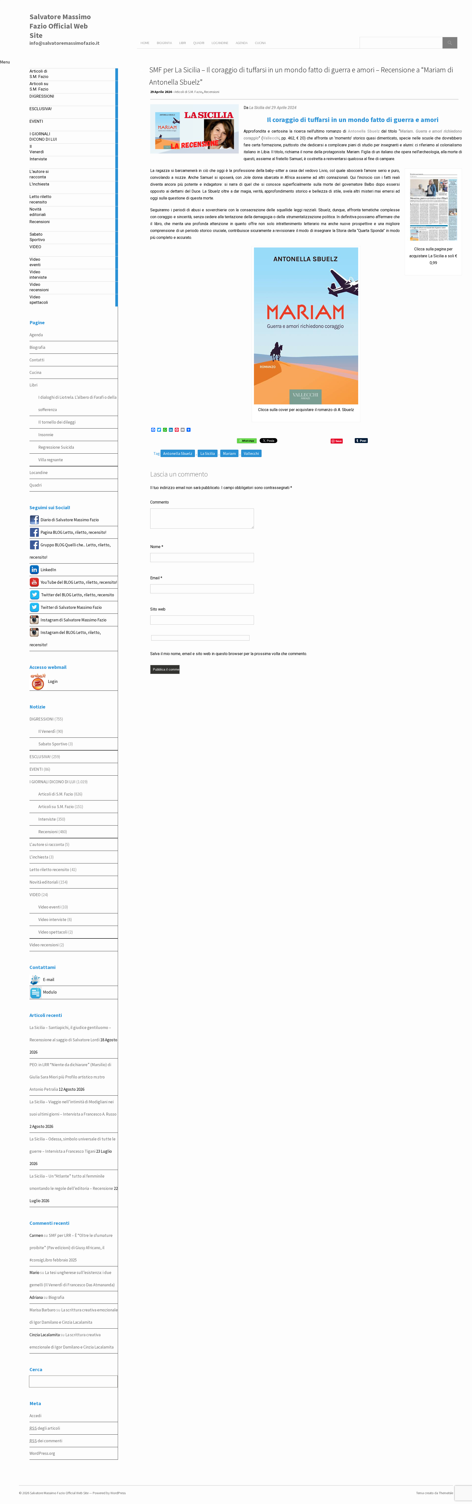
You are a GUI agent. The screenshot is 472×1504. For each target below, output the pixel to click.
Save (339, 441)
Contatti (37, 360)
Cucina (35, 372)
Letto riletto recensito (49, 869)
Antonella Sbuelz (177, 453)
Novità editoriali (44, 882)
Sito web (157, 609)
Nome (156, 546)
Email (156, 578)
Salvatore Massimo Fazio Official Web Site (60, 26)
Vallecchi (251, 453)
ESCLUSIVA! (40, 756)
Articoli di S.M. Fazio (55, 794)
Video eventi (49, 907)
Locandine (39, 472)
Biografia (37, 347)
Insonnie (45, 434)
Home (145, 43)
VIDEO (35, 894)
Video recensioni (44, 945)
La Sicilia (207, 453)
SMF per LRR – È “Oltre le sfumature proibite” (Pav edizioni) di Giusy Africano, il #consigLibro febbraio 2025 (71, 1248)
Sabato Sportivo (52, 744)
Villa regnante (50, 459)
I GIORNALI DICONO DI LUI (52, 781)
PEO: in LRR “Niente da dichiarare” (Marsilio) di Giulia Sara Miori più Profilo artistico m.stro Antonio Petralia (70, 1077)
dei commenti (46, 1440)
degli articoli (45, 1428)
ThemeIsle (446, 1493)
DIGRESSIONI (42, 719)
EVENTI (36, 769)
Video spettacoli (52, 932)
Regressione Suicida (56, 447)
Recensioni (48, 831)
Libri (33, 385)
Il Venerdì (47, 731)
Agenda (36, 335)
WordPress (118, 1493)
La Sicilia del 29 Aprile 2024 (272, 107)
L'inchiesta (39, 857)
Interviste (47, 819)
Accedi (35, 1415)
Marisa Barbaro (43, 1310)
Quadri (36, 485)
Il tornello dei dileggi (56, 422)
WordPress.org (42, 1453)
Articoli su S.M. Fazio (56, 806)
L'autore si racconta (47, 844)
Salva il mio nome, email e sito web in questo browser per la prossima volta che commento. (228, 653)
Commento (159, 502)
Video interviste (52, 919)
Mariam (229, 453)
